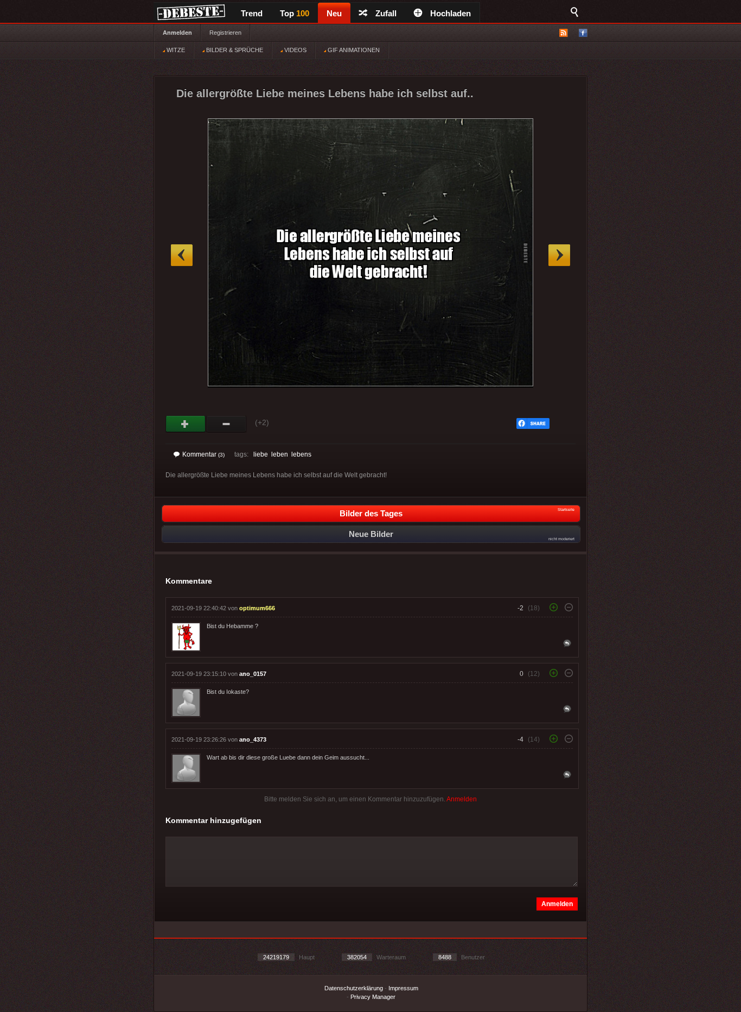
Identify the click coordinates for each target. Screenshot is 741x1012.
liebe (260, 454)
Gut (185, 424)
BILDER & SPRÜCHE (234, 50)
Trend (252, 13)
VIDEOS (294, 50)
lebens (301, 454)
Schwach (226, 424)
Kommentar (203, 454)
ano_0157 (252, 674)
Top (294, 13)
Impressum (403, 988)
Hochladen (450, 13)
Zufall (386, 13)
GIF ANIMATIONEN (353, 50)
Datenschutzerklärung (353, 988)
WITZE (175, 50)
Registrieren (225, 32)
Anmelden (177, 32)
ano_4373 (252, 739)
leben (279, 454)
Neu (334, 13)
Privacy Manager (372, 997)
